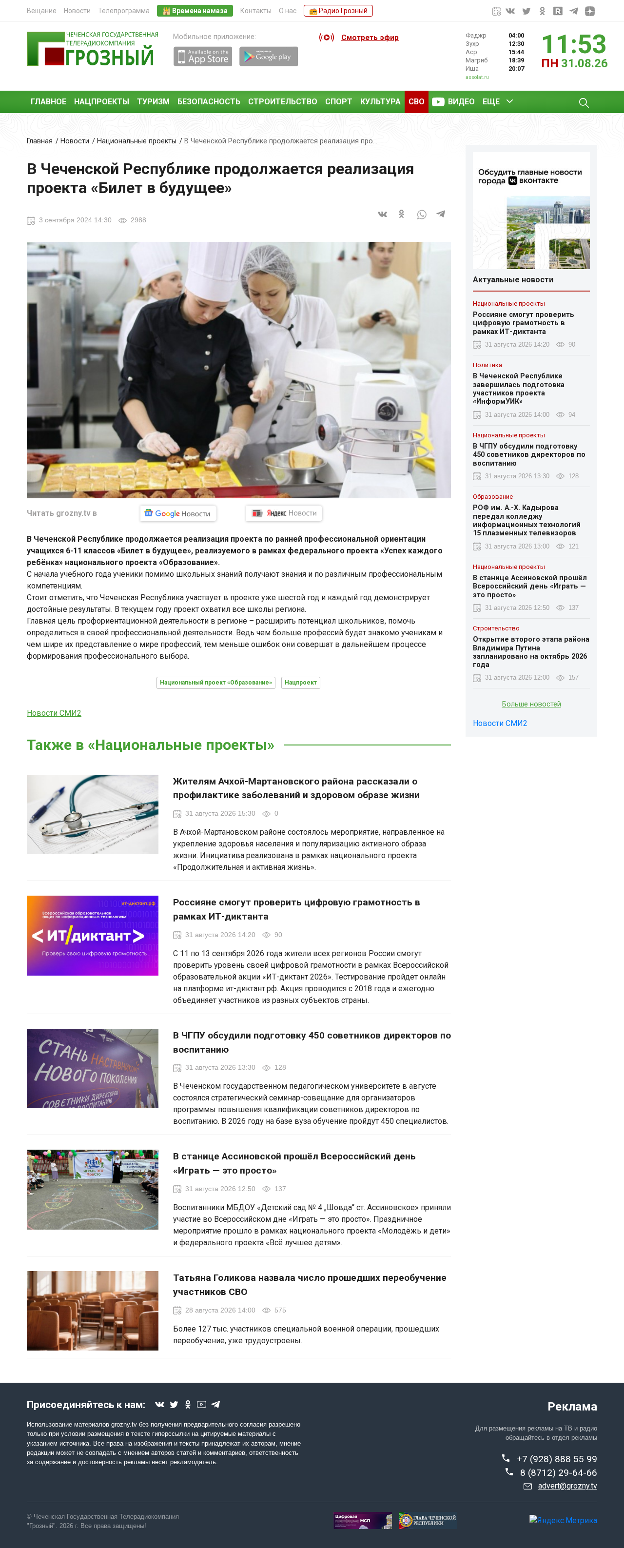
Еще (491, 101)
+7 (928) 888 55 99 (557, 1459)
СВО (417, 101)
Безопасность (208, 101)
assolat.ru (477, 77)
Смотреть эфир (370, 37)
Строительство (282, 101)
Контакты (256, 11)
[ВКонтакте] (382, 219)
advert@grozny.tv (567, 1485)
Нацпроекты (101, 101)
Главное (48, 101)
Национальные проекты (136, 141)
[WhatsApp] (421, 219)
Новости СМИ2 (54, 713)
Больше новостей (531, 705)
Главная (40, 141)
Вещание (42, 11)
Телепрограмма (124, 11)
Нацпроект (301, 682)
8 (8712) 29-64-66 (558, 1472)
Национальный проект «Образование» (216, 682)
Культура (380, 101)
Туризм (153, 101)
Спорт (338, 101)
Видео (461, 101)
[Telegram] (441, 219)
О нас (287, 11)
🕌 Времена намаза (195, 11)
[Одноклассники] (402, 219)
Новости (77, 11)
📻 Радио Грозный (338, 11)
